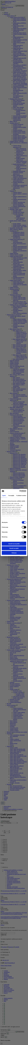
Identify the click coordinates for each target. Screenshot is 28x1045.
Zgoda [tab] (4, 495)
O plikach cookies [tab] (21, 495)
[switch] (24, 527)
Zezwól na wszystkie (14, 543)
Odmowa (14, 552)
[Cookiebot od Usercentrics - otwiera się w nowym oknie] (19, 491)
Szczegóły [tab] (11, 495)
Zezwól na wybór (14, 548)
